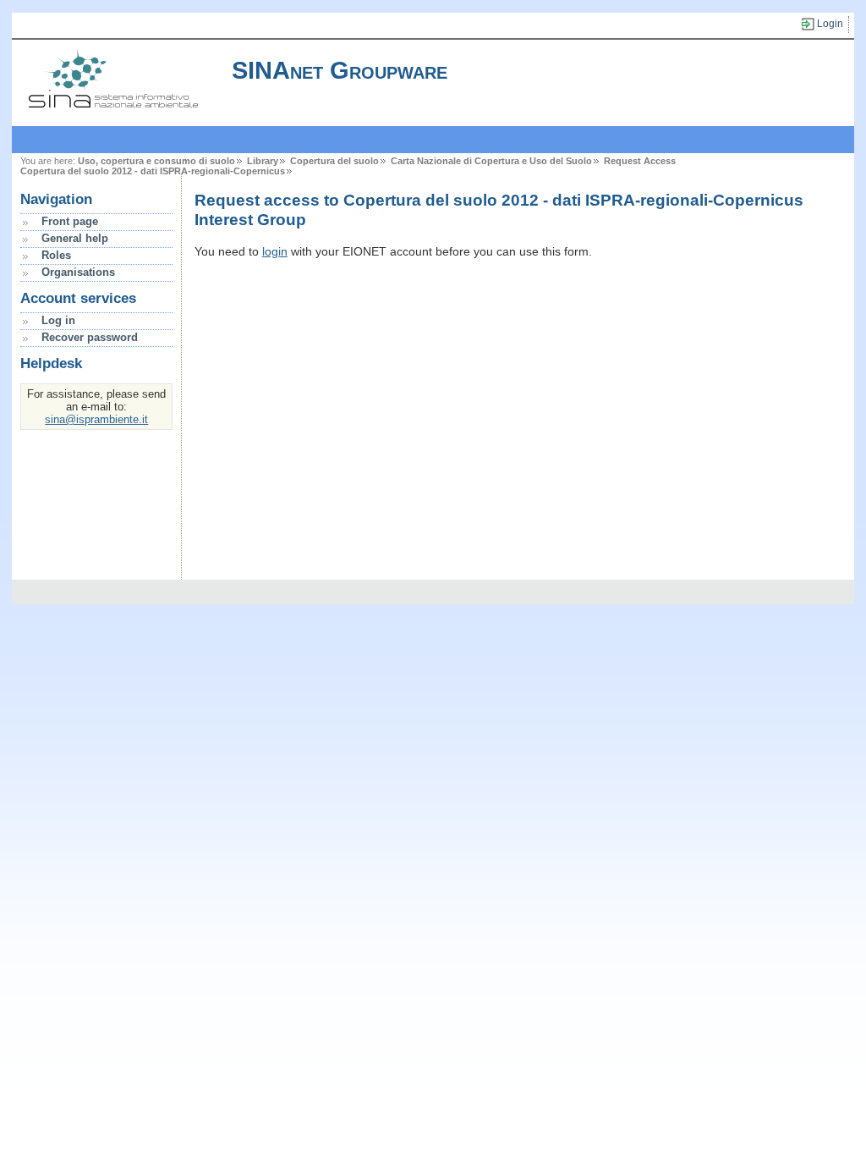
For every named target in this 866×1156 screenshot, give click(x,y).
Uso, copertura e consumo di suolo (156, 161)
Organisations (78, 272)
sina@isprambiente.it (96, 419)
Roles (56, 255)
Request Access (640, 161)
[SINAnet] (113, 103)
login (275, 251)
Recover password (89, 337)
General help (74, 238)
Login (830, 24)
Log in (58, 320)
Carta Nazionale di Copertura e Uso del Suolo (491, 161)
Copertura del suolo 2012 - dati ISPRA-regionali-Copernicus (152, 171)
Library (262, 161)
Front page (69, 221)
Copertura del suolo (334, 161)
